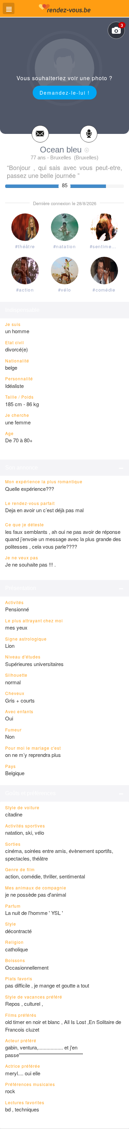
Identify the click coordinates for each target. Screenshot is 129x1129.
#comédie (104, 289)
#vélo (64, 289)
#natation (64, 246)
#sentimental (105, 246)
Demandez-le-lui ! (65, 92)
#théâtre (25, 246)
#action (25, 289)
